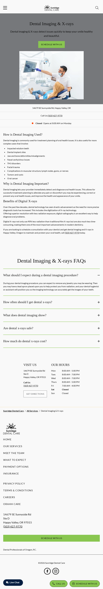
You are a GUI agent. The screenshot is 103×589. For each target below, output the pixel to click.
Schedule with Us (51, 44)
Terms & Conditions (18, 490)
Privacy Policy (14, 483)
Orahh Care (12, 504)
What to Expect (14, 459)
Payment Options (16, 466)
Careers (9, 497)
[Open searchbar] (97, 8)
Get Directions (35, 394)
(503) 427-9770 (55, 115)
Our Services (12, 446)
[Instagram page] (55, 571)
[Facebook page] (47, 571)
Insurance (11, 473)
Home (7, 439)
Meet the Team (14, 453)
